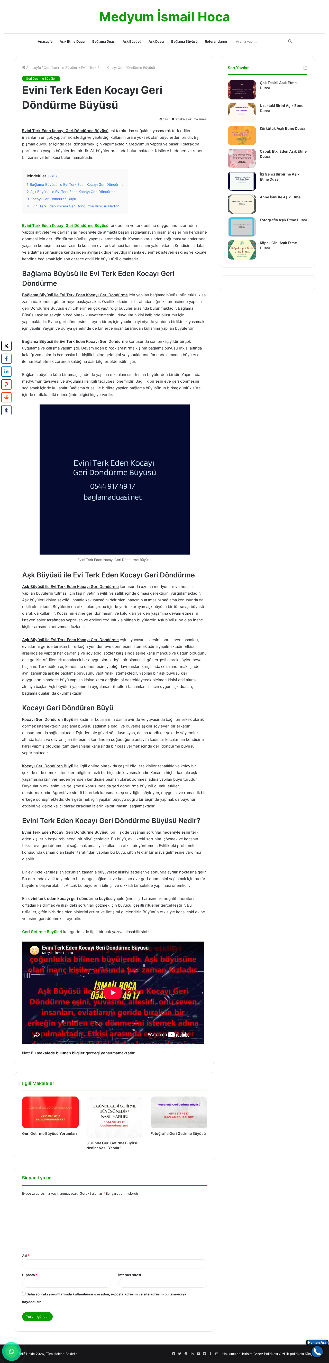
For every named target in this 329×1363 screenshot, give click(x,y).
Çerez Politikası (265, 1354)
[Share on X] (6, 346)
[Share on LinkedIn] (6, 371)
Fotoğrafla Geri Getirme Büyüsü (178, 1133)
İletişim (246, 1354)
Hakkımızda (231, 1354)
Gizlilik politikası (291, 1354)
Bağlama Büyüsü (184, 41)
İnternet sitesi (129, 1275)
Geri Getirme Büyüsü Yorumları (49, 1133)
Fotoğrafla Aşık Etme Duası (283, 220)
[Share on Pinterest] (6, 384)
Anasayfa (45, 41)
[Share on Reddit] (6, 397)
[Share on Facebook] (6, 359)
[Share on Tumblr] (6, 410)
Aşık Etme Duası (72, 41)
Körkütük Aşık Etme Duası (282, 128)
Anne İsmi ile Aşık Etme (280, 197)
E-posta (30, 1275)
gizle (53, 176)
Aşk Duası (156, 41)
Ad (25, 1256)
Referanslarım (216, 41)
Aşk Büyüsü (132, 41)
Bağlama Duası (103, 41)
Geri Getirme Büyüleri (61, 68)
